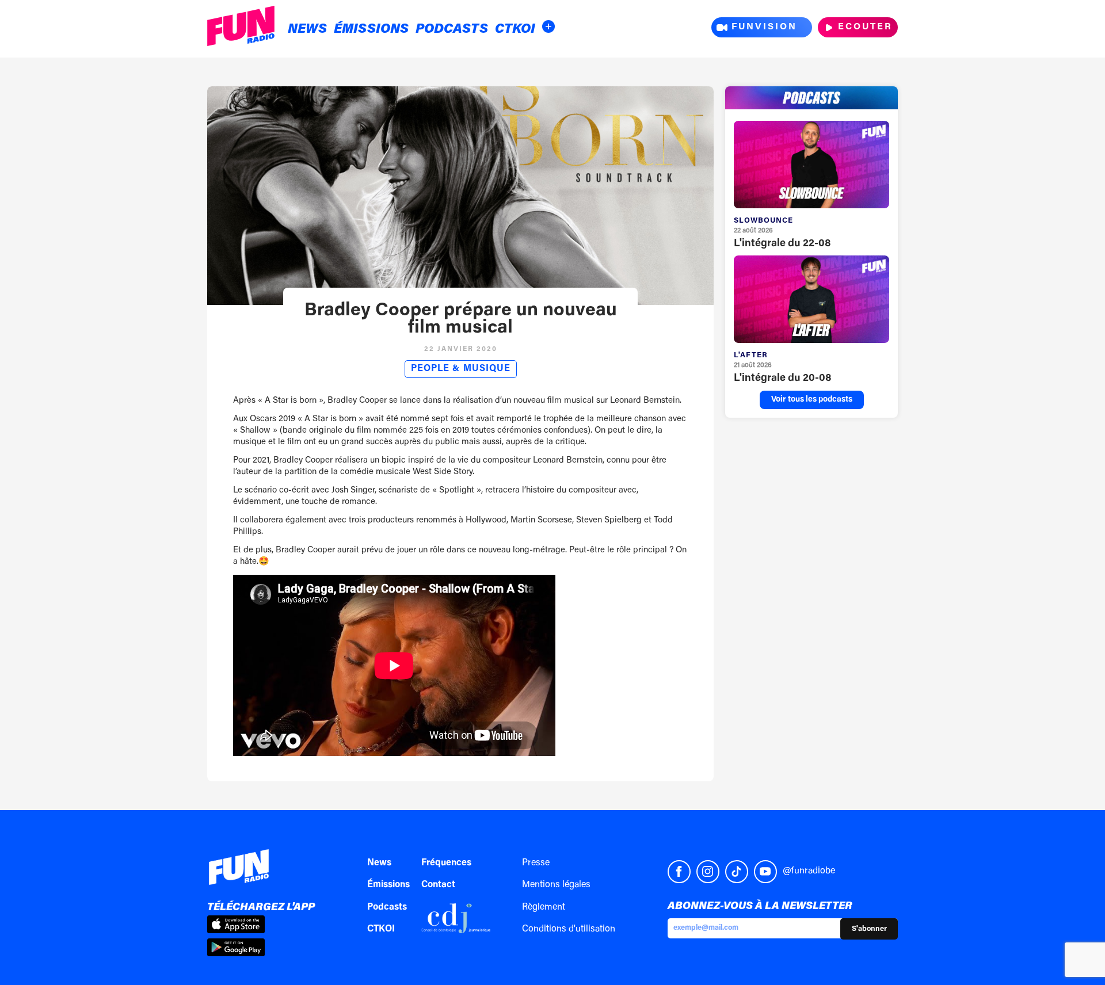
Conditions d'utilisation (568, 929)
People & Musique (460, 368)
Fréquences (446, 863)
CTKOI (515, 29)
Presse (536, 863)
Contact (438, 884)
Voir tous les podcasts (811, 400)
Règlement (543, 907)
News (307, 29)
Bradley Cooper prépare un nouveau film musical (460, 319)
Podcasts (452, 29)
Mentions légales (556, 884)
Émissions (371, 29)
